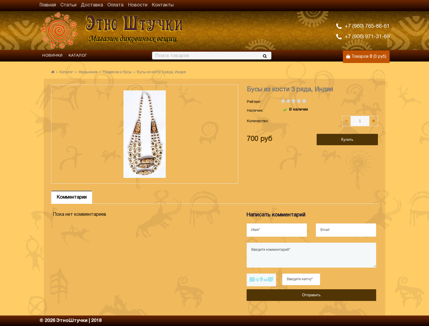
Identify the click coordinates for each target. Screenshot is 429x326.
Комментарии (72, 197)
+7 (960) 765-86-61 (367, 26)
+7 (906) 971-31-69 (367, 36)
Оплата (115, 5)
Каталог (78, 55)
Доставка (92, 5)
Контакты (163, 5)
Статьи (68, 5)
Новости (137, 5)
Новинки (52, 55)
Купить (347, 139)
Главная (47, 5)
